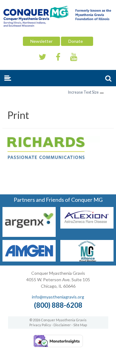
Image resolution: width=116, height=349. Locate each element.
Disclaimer (62, 325)
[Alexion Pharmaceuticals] (87, 226)
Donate (77, 41)
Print (18, 115)
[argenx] (29, 235)
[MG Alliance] (87, 259)
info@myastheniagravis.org (58, 296)
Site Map (80, 325)
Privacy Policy (40, 325)
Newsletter (41, 41)
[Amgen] (29, 259)
